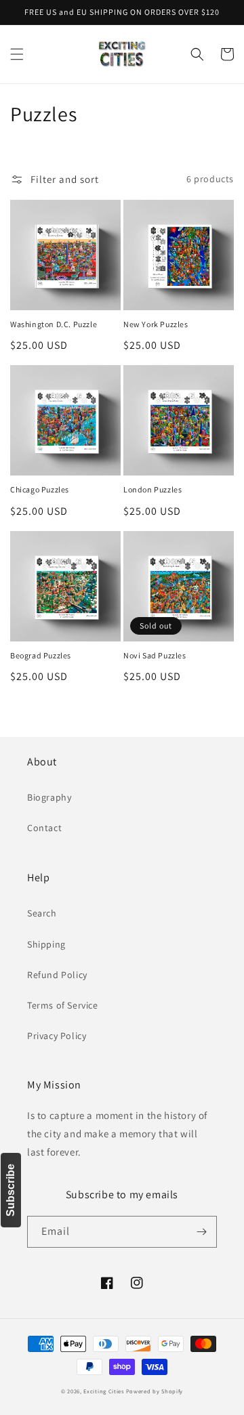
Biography (49, 797)
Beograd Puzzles (40, 655)
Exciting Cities (103, 1391)
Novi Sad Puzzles (154, 655)
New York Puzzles (155, 324)
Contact (44, 828)
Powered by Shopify (155, 1391)
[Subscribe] (201, 1232)
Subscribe (10, 1190)
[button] (17, 54)
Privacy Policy (56, 1036)
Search (42, 913)
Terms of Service (62, 1005)
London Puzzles (152, 489)
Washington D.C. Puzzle (53, 324)
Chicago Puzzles (39, 489)
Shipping (46, 944)
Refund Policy (57, 975)
